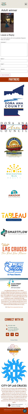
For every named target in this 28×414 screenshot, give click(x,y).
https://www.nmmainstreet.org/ (15, 307)
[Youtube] (16, 334)
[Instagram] (12, 334)
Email (2, 63)
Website (3, 69)
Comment (3, 42)
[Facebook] (7, 334)
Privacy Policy (14, 340)
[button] (26, 4)
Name (2, 58)
